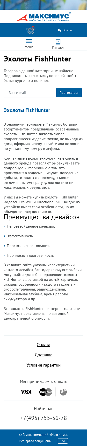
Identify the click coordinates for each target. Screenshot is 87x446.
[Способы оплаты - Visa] (26, 392)
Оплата (43, 344)
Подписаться (69, 92)
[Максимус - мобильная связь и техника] (43, 16)
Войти (67, 30)
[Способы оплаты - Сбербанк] (63, 392)
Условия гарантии (44, 365)
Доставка (43, 355)
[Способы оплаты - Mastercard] (45, 392)
